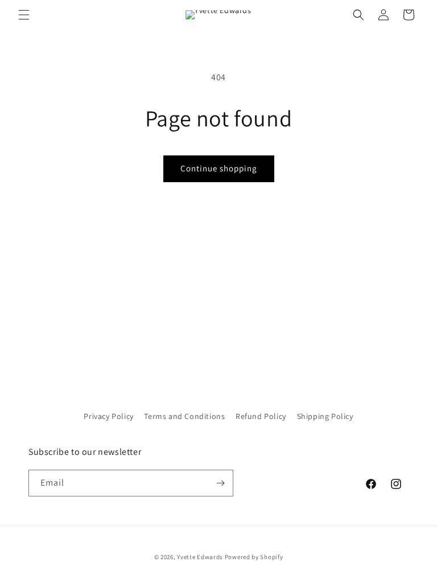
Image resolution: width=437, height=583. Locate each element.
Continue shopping (218, 168)
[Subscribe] (220, 483)
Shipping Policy (325, 416)
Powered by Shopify (254, 557)
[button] (23, 14)
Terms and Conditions (184, 416)
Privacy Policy (108, 416)
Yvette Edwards (200, 557)
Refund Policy (261, 416)
